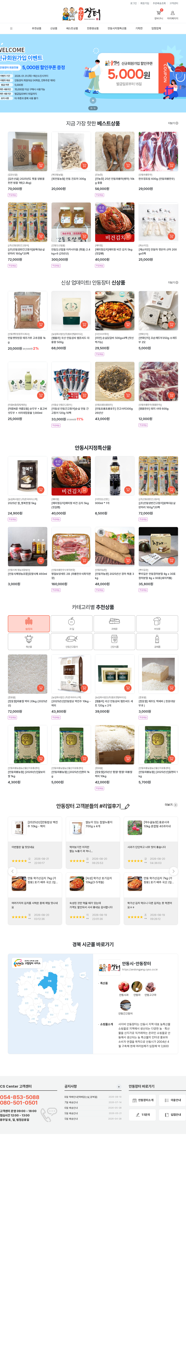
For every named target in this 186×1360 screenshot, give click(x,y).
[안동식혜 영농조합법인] (19, 570)
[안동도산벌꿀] (58, 245)
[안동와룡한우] (145, 174)
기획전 (139, 28)
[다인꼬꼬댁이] (102, 334)
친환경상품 (93, 28)
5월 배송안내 (71, 1113)
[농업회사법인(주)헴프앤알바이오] (66, 334)
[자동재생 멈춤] (93, 100)
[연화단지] (143, 334)
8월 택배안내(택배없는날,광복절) (80, 1096)
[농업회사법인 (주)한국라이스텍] (22, 499)
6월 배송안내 (71, 1107)
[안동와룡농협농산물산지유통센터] (23, 768)
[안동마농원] (101, 570)
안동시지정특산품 (117, 28)
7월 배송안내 (71, 1102)
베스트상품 (72, 28)
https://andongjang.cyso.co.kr (140, 969)
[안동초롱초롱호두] (104, 404)
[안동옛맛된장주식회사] (18, 334)
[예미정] (99, 245)
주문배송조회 (159, 3)
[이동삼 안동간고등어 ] (61, 404)
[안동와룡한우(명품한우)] (150, 404)
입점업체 (156, 28)
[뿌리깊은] (143, 570)
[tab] (29, 623)
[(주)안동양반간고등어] (18, 245)
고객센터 (173, 3)
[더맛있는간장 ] (102, 499)
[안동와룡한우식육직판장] (63, 570)
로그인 (133, 3)
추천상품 (36, 28)
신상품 (53, 28)
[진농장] (99, 174)
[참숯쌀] (11, 697)
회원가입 (144, 3)
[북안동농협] (57, 174)
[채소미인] (143, 245)
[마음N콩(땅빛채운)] (17, 404)
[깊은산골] (12, 174)
